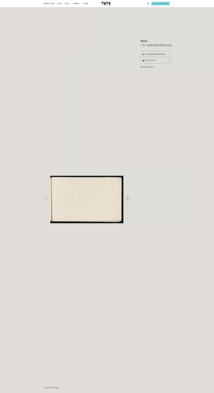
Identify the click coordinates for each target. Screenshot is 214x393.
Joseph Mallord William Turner (159, 45)
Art (67, 3)
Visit (59, 3)
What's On (49, 3)
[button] (147, 3)
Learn (76, 3)
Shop (85, 3)
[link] (51, 388)
